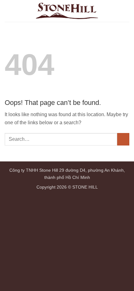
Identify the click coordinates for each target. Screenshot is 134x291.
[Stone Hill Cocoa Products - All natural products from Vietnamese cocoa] (67, 11)
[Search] (114, 11)
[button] (125, 10)
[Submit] (123, 139)
